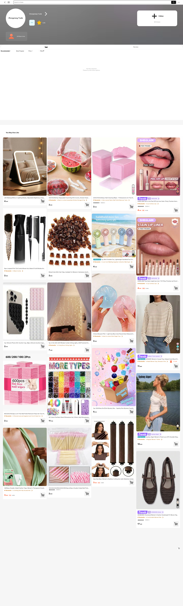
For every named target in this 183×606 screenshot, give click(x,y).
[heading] (80, 14)
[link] (15, 18)
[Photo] (11, 36)
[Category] (9, 2)
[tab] (45, 47)
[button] (5, 2)
